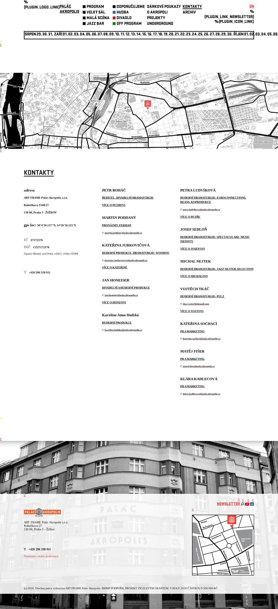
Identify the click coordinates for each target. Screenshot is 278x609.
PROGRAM (95, 7)
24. (195, 34)
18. (160, 34)
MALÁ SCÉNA (98, 18)
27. (212, 34)
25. (201, 34)
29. (224, 34)
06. (94, 34)
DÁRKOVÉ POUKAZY (164, 7)
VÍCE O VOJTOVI (192, 311)
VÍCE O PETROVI (113, 205)
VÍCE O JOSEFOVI (192, 248)
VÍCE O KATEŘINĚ (114, 267)
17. (155, 34)
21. (177, 34)
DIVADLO (124, 18)
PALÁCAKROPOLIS (69, 9)
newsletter (228, 504)
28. (218, 34)
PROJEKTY (156, 18)
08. (106, 34)
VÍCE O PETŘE (190, 216)
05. (270, 34)
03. (258, 34)
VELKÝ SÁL (96, 12)
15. (144, 34)
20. (171, 34)
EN (252, 6)
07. (100, 34)
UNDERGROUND (160, 24)
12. (128, 34)
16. (149, 34)
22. (183, 34)
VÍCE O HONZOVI (114, 302)
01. (246, 34)
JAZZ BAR (95, 24)
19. (166, 34)
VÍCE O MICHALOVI (194, 276)
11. (123, 34)
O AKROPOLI (157, 12)
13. (133, 34)
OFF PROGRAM (129, 24)
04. (83, 34)
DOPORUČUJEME (131, 7)
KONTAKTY (192, 7)
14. (139, 34)
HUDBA (123, 12)
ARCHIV (189, 12)
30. (230, 34)
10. (117, 34)
